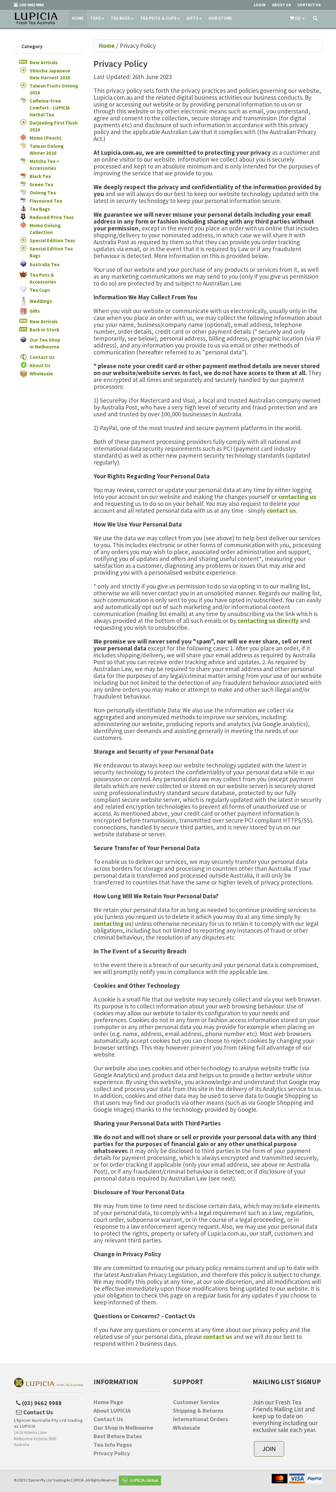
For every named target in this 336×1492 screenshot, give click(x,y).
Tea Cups (40, 290)
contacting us (297, 497)
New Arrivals (44, 62)
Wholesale (41, 373)
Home (78, 18)
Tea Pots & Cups (158, 18)
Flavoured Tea (46, 201)
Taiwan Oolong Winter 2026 (47, 149)
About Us (40, 365)
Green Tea (41, 184)
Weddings (41, 301)
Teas (95, 18)
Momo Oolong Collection (45, 228)
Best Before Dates (118, 1436)
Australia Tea (44, 264)
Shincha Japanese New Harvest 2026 (50, 74)
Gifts (192, 18)
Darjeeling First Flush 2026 (54, 126)
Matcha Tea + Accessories (44, 164)
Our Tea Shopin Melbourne (45, 343)
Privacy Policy (112, 1453)
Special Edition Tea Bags (51, 252)
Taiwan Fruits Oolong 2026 (54, 89)
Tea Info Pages (113, 1444)
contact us (281, 510)
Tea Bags (120, 18)
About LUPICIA (112, 1410)
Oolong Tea (43, 192)
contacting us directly (268, 621)
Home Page (108, 1402)
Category (32, 46)
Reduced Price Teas (52, 217)
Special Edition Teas (52, 240)
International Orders (200, 1419)
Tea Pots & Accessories (43, 278)
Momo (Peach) (45, 138)
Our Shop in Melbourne (123, 1427)
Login (259, 4)
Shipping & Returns (198, 1410)
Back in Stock (44, 330)
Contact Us (42, 357)
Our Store (220, 18)
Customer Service (196, 1402)
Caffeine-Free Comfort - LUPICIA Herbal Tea (50, 108)
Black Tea (40, 176)
